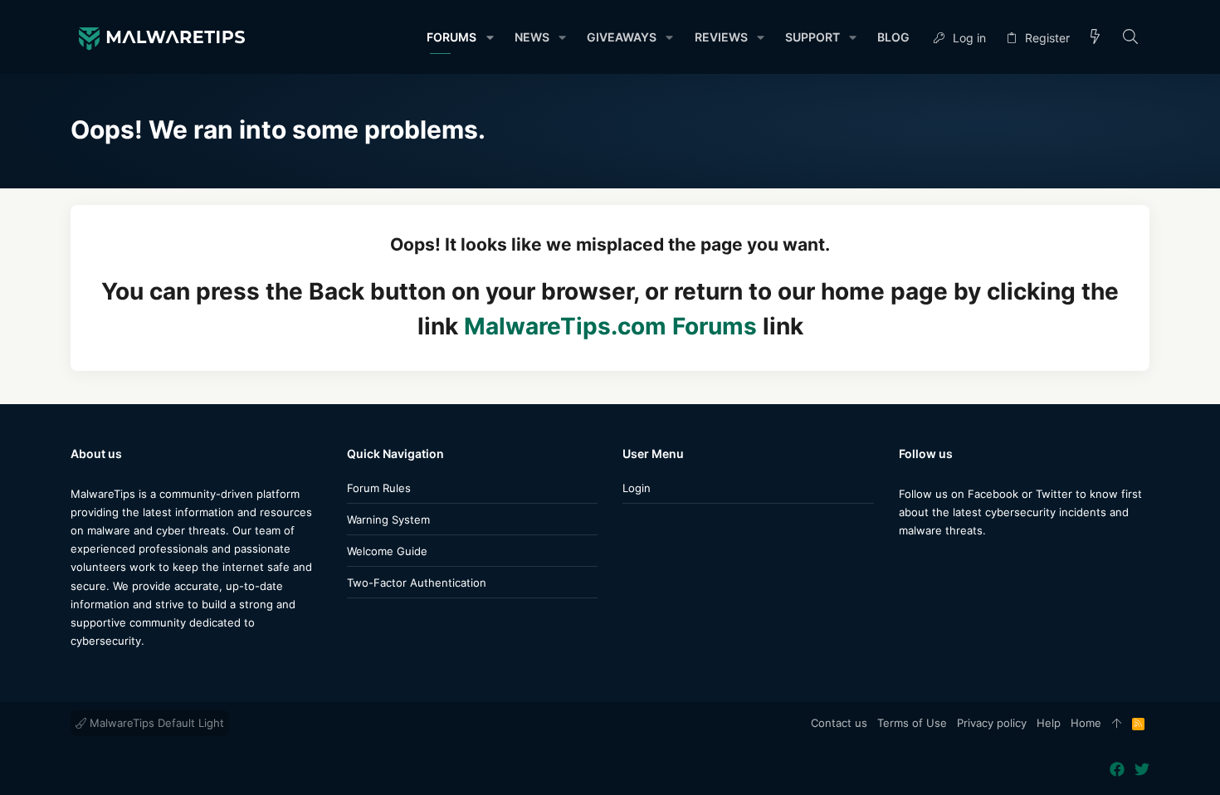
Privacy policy (992, 722)
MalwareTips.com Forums (610, 326)
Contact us (839, 722)
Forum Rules (379, 488)
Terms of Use (912, 722)
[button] (489, 37)
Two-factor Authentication (416, 582)
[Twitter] (931, 563)
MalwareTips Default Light (155, 722)
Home (1086, 722)
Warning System (388, 519)
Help (1049, 722)
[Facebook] (906, 563)
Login (636, 488)
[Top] (1116, 723)
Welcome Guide (387, 551)
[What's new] (1095, 38)
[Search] (1130, 38)
